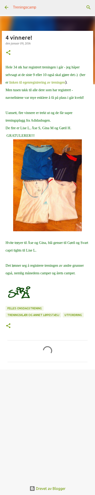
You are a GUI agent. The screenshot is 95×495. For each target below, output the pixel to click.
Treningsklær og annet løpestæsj (33, 314)
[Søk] (88, 7)
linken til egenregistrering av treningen (37, 82)
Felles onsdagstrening (24, 308)
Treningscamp (24, 7)
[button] (8, 53)
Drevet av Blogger (50, 488)
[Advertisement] (47, 423)
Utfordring (73, 314)
